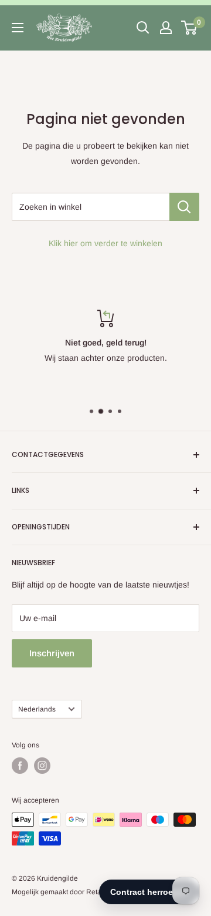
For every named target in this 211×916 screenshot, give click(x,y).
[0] (189, 28)
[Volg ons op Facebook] (20, 765)
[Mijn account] (166, 27)
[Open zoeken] (143, 27)
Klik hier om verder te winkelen (105, 243)
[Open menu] (17, 27)
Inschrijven (51, 653)
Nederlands (37, 709)
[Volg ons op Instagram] (42, 765)
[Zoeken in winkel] (184, 207)
